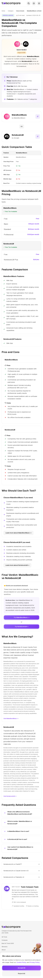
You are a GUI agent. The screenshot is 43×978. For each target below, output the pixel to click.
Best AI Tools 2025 (8, 943)
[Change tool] (37, 116)
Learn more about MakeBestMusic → (18, 533)
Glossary (4, 946)
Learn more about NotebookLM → (17, 565)
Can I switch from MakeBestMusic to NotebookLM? (20, 848)
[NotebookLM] (26, 44)
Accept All (21, 968)
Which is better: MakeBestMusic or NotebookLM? (19, 822)
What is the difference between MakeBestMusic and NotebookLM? (19, 813)
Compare (10, 11)
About (4, 950)
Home (3, 11)
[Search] (28, 3)
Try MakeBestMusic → (21, 617)
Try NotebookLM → (21, 626)
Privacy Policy (35, 962)
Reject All (21, 973)
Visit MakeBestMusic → (10, 718)
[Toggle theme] (34, 3)
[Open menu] (39, 3)
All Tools (4, 937)
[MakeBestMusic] (17, 44)
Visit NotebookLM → (9, 796)
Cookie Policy (21, 962)
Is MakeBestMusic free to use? (18, 831)
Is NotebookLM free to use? (17, 839)
